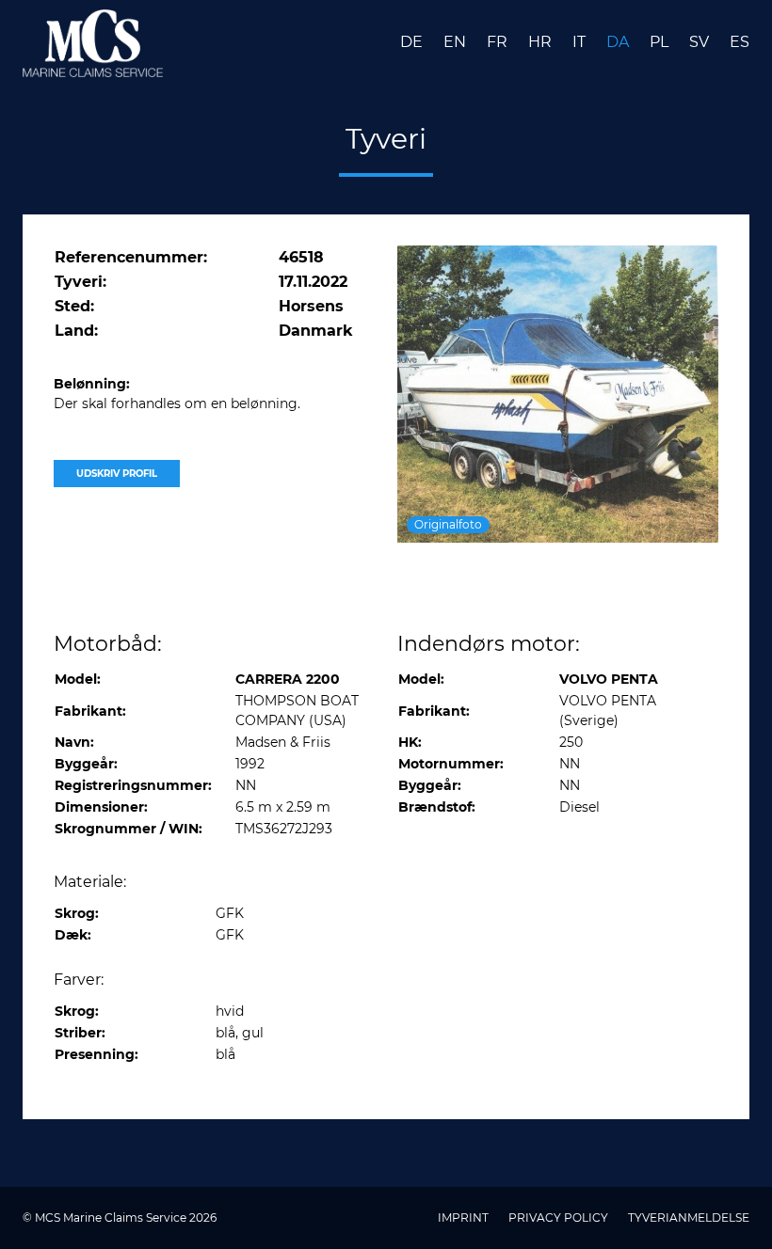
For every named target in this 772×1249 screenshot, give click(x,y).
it (580, 42)
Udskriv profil (116, 473)
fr (499, 42)
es (739, 42)
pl (661, 42)
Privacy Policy (559, 1217)
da (619, 42)
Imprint (464, 1217)
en (456, 42)
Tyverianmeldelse (688, 1217)
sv (701, 42)
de (413, 42)
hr (541, 42)
